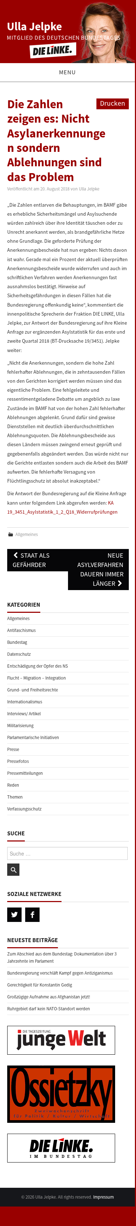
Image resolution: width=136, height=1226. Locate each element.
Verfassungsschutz (24, 809)
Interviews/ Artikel (24, 713)
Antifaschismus (21, 630)
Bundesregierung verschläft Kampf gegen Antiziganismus (60, 973)
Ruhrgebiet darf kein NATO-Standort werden (48, 1008)
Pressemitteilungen (25, 773)
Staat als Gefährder (31, 560)
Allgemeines (26, 534)
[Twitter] (14, 915)
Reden (13, 785)
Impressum (103, 1197)
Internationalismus (24, 701)
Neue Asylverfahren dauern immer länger (100, 569)
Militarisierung (20, 725)
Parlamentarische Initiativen (33, 737)
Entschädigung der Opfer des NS (37, 666)
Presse (13, 749)
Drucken (112, 103)
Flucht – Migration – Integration (36, 678)
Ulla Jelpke (34, 26)
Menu (67, 72)
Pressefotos (18, 761)
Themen (15, 797)
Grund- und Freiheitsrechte (32, 690)
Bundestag (17, 642)
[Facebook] (32, 915)
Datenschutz (19, 654)
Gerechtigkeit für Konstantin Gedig (39, 985)
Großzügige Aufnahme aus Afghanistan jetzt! (48, 996)
